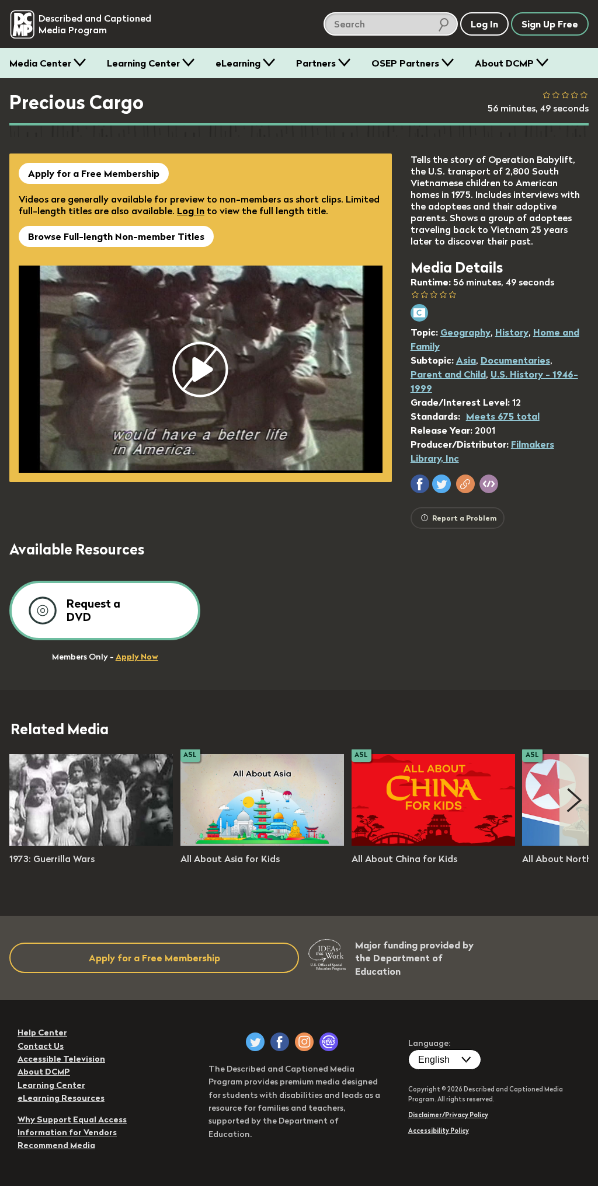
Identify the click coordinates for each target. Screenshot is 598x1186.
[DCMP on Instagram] (304, 1041)
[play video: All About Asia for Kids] (262, 842)
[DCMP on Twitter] (255, 1041)
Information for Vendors (67, 1132)
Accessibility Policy (438, 1130)
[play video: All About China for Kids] (433, 842)
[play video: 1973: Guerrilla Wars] (91, 842)
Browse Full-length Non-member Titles (116, 236)
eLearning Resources (61, 1098)
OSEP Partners (405, 63)
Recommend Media (56, 1145)
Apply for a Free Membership (93, 173)
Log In (190, 211)
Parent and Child (448, 374)
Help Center (42, 1032)
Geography (465, 332)
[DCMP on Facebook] (279, 1041)
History (512, 332)
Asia (466, 360)
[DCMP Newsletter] (328, 1041)
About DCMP (504, 63)
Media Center (40, 63)
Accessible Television (61, 1059)
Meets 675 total (503, 416)
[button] (420, 484)
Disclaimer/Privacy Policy (448, 1115)
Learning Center (143, 63)
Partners (316, 63)
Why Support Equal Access (72, 1119)
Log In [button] (484, 24)
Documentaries (515, 360)
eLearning (237, 63)
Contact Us (41, 1046)
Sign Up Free (549, 24)
